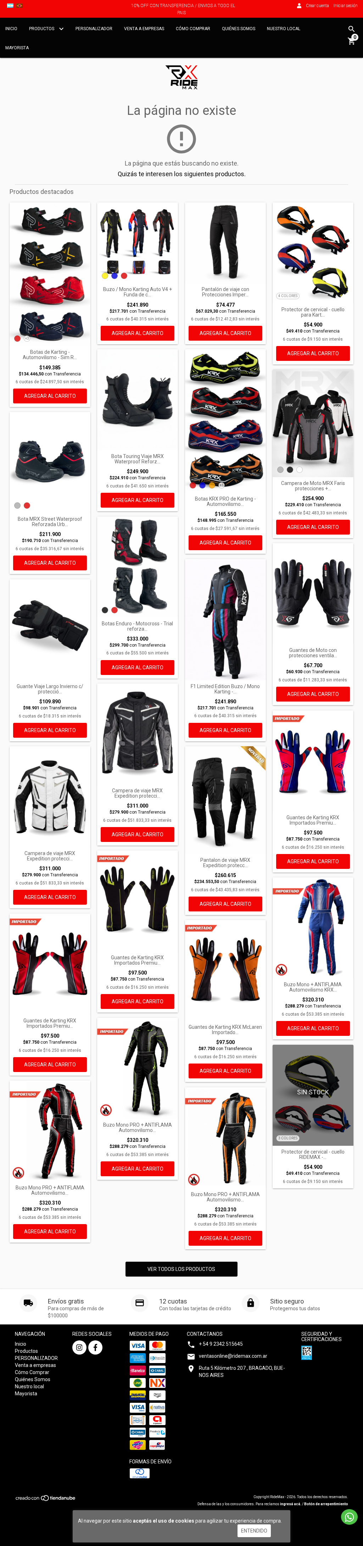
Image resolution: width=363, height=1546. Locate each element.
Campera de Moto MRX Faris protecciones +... (313, 486)
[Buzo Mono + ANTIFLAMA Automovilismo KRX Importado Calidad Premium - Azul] (313, 927)
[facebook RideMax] (95, 1347)
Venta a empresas (144, 28)
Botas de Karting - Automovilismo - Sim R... (50, 355)
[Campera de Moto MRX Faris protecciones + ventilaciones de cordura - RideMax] (313, 423)
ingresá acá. (290, 1504)
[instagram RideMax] (79, 1347)
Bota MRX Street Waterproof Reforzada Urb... (50, 522)
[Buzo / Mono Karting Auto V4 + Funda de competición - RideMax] (137, 242)
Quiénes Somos (238, 28)
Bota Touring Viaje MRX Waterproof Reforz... (137, 459)
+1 (222, 485)
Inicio (11, 28)
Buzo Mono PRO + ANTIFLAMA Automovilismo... (50, 1190)
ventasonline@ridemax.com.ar (233, 1356)
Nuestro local (283, 28)
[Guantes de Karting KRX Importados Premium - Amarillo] (137, 900)
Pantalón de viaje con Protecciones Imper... (225, 292)
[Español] (10, 5)
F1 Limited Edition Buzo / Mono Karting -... (225, 689)
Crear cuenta (317, 5)
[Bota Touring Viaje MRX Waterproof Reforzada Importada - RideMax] (137, 399)
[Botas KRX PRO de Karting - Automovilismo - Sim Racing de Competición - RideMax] (225, 420)
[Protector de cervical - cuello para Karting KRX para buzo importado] (313, 252)
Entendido (254, 1531)
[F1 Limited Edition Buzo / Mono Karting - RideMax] (225, 619)
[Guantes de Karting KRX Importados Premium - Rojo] (50, 964)
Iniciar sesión (346, 5)
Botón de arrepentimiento (326, 1504)
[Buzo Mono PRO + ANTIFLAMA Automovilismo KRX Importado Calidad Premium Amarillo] (137, 1068)
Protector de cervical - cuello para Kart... (313, 312)
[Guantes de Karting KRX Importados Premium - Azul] (313, 760)
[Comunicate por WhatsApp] (349, 1517)
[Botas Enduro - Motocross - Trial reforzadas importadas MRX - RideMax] (137, 567)
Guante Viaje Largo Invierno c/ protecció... (50, 689)
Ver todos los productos (181, 1269)
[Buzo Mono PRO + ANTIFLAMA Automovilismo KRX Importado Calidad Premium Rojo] (50, 1131)
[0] (352, 43)
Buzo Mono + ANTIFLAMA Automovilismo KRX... (313, 987)
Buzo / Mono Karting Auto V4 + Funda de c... (137, 292)
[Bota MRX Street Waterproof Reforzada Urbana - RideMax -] (50, 462)
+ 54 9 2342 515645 (221, 1344)
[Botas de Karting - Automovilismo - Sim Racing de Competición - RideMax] (50, 274)
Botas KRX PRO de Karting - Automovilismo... (225, 501)
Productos (42, 28)
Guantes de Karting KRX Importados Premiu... (312, 820)
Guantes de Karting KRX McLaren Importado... (225, 1030)
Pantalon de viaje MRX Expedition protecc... (225, 863)
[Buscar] (352, 29)
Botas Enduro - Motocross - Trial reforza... (137, 626)
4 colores (287, 296)
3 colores (287, 1138)
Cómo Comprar (193, 28)
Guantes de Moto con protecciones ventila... (313, 653)
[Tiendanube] (46, 1500)
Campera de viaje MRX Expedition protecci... (49, 856)
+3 (27, 338)
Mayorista (17, 47)
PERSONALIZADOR (94, 28)
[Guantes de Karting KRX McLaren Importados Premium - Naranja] (225, 970)
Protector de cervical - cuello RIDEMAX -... (313, 1154)
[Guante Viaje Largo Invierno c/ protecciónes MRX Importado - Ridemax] (50, 629)
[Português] (19, 5)
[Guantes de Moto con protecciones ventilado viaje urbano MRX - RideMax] (313, 593)
